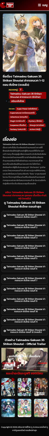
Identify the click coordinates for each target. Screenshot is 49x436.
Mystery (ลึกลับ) (35, 121)
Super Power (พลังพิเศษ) (27, 108)
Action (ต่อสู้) (35, 129)
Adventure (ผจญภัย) (19, 117)
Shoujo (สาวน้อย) (37, 125)
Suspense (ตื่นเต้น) (18, 125)
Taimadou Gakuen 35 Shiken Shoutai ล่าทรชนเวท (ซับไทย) (26, 95)
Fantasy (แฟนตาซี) (18, 129)
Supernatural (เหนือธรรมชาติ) (22, 112)
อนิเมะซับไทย (17, 101)
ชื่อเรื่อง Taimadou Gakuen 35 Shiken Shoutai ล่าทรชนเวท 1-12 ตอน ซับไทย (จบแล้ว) (23, 80)
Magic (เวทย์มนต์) (17, 121)
